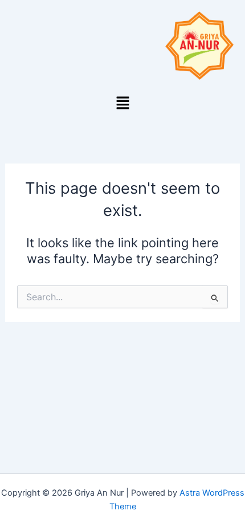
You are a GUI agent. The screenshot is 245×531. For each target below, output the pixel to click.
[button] (122, 103)
